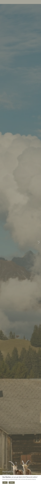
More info (34, 479)
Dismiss (11, 482)
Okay (5, 482)
